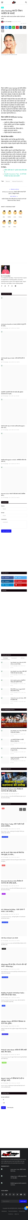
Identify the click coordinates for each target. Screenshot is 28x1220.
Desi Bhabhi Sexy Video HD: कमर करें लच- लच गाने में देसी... (18, 663)
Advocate (8, 181)
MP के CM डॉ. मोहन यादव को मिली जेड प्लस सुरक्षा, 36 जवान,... (12, 854)
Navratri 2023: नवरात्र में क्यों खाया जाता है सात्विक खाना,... (13, 494)
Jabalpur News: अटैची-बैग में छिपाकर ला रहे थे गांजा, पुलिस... (13, 1022)
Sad (9, 226)
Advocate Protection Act (17, 181)
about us (17, 1214)
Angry (3, 226)
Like (4, 217)
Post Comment (6, 531)
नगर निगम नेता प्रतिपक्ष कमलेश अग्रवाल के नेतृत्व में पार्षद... (18, 749)
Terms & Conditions (12, 1211)
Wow (15, 226)
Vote (3, 1107)
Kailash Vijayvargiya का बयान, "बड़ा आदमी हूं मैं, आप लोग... (18, 758)
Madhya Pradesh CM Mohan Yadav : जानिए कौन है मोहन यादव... (13, 994)
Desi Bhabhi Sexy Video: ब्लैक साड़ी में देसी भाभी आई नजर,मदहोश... (19, 672)
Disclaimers (4, 1211)
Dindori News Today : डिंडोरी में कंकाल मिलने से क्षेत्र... (18, 1170)
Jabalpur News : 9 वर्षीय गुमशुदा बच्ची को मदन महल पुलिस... (18, 1177)
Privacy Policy (22, 1211)
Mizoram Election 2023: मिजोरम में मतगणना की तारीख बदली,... (12, 882)
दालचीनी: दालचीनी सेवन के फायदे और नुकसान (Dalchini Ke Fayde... (12, 393)
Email (2, 512)
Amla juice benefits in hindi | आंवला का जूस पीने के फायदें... (13, 325)
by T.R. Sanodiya (7, 21)
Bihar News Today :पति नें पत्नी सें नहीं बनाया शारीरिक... (12, 825)
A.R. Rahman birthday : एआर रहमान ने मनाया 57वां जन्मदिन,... (13, 790)
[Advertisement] (14, 72)
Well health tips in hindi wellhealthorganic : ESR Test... (13, 426)
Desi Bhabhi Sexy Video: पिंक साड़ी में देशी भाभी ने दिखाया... (18, 731)
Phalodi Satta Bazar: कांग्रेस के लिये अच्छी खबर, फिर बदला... (14, 1051)
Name (2, 506)
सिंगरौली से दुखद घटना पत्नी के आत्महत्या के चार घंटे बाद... (18, 1184)
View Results (10, 1107)
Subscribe (23, 1201)
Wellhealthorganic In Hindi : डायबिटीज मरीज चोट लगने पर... (13, 460)
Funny (20, 217)
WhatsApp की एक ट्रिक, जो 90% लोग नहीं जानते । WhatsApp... (13, 965)
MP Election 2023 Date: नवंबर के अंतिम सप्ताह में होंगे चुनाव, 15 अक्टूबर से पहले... (14, 192)
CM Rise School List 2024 (9, 938)
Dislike (9, 217)
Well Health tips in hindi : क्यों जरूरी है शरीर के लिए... (13, 359)
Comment (4, 519)
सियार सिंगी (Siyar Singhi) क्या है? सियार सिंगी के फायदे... (18, 690)
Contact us (10, 1214)
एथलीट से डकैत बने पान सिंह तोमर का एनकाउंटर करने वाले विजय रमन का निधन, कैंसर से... (14, 199)
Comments (5, 502)
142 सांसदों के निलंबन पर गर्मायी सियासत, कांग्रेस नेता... (17, 740)
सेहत (2, 7)
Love (15, 217)
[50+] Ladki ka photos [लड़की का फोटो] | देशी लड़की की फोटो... (18, 681)
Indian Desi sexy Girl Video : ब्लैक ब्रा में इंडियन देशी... (18, 698)
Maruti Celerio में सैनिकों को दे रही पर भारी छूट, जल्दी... (12, 1079)
